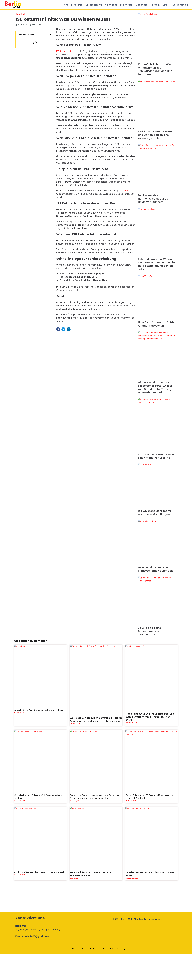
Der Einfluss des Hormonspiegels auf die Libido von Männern (153, 199)
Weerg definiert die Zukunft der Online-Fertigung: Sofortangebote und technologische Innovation (96, 719)
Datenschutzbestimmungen (115, 949)
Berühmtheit (180, 4)
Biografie (77, 4)
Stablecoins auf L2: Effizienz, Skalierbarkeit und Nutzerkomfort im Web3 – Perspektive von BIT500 (149, 717)
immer (126, 190)
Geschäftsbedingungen (91, 949)
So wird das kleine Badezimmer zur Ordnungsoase (149, 631)
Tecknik (155, 4)
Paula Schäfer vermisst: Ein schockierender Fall (39, 872)
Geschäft (141, 4)
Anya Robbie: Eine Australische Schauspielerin (38, 710)
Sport (166, 4)
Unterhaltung (94, 4)
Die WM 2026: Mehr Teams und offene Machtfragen (155, 512)
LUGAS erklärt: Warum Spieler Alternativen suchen (156, 324)
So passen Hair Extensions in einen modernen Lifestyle (156, 456)
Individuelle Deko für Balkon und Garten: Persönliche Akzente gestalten (156, 135)
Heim (65, 4)
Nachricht (111, 4)
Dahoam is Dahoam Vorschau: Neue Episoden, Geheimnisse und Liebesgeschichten (94, 797)
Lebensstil (126, 4)
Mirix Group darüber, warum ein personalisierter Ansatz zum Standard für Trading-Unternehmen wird (156, 387)
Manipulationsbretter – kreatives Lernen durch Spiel (156, 569)
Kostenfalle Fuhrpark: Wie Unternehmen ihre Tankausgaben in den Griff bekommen (155, 69)
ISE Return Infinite (65, 51)
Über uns (76, 949)
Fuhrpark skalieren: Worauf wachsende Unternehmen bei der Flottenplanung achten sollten (157, 264)
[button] (51, 35)
